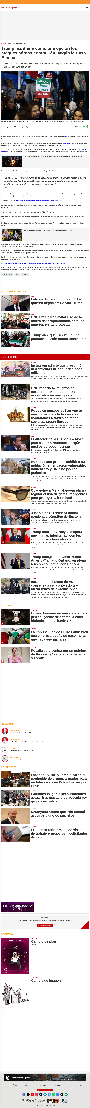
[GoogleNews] (57, 1094)
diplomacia (66, 143)
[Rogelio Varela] (4, 731)
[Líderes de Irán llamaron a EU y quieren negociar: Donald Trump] (15, 303)
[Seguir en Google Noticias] (87, 126)
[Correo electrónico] (19, 126)
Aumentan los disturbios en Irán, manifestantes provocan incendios (38, 200)
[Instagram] (36, 1094)
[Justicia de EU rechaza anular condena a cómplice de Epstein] (15, 517)
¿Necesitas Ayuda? (45, 1090)
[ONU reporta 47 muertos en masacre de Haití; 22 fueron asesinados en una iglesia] (15, 394)
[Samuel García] (4, 740)
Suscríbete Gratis (45, 926)
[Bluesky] (49, 1094)
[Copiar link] (23, 126)
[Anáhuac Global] (4, 758)
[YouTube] (32, 1094)
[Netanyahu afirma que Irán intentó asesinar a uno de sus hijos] (15, 816)
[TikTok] (40, 1094)
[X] (7, 126)
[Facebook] (2, 126)
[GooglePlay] (66, 1094)
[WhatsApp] (11, 126)
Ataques (25, 274)
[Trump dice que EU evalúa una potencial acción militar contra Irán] (15, 339)
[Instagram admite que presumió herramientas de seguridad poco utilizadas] (15, 371)
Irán (66, 136)
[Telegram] (15, 126)
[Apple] (61, 1094)
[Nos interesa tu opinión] (45, 1077)
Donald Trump (7, 274)
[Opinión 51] (4, 749)
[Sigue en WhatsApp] (84, 126)
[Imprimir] (27, 126)
